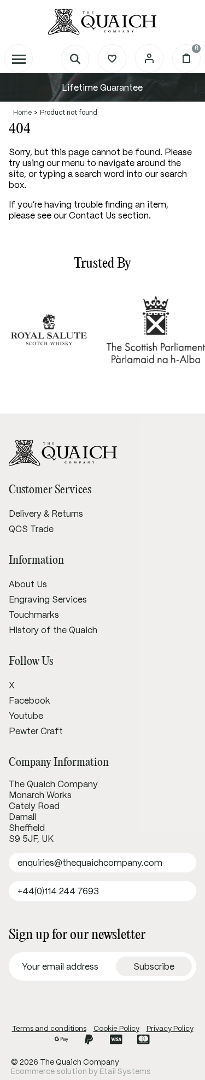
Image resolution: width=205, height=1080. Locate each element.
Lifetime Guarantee (102, 87)
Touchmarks (34, 614)
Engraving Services (48, 599)
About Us (28, 584)
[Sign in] (149, 58)
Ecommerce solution (49, 1071)
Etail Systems (125, 1071)
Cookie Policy (116, 1028)
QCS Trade (31, 528)
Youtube (26, 715)
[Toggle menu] (18, 58)
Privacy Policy (170, 1028)
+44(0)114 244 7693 (58, 891)
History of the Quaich (53, 629)
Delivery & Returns (46, 513)
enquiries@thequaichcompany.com (89, 862)
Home (22, 112)
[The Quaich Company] (102, 22)
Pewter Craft (36, 730)
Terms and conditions (49, 1028)
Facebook (29, 700)
